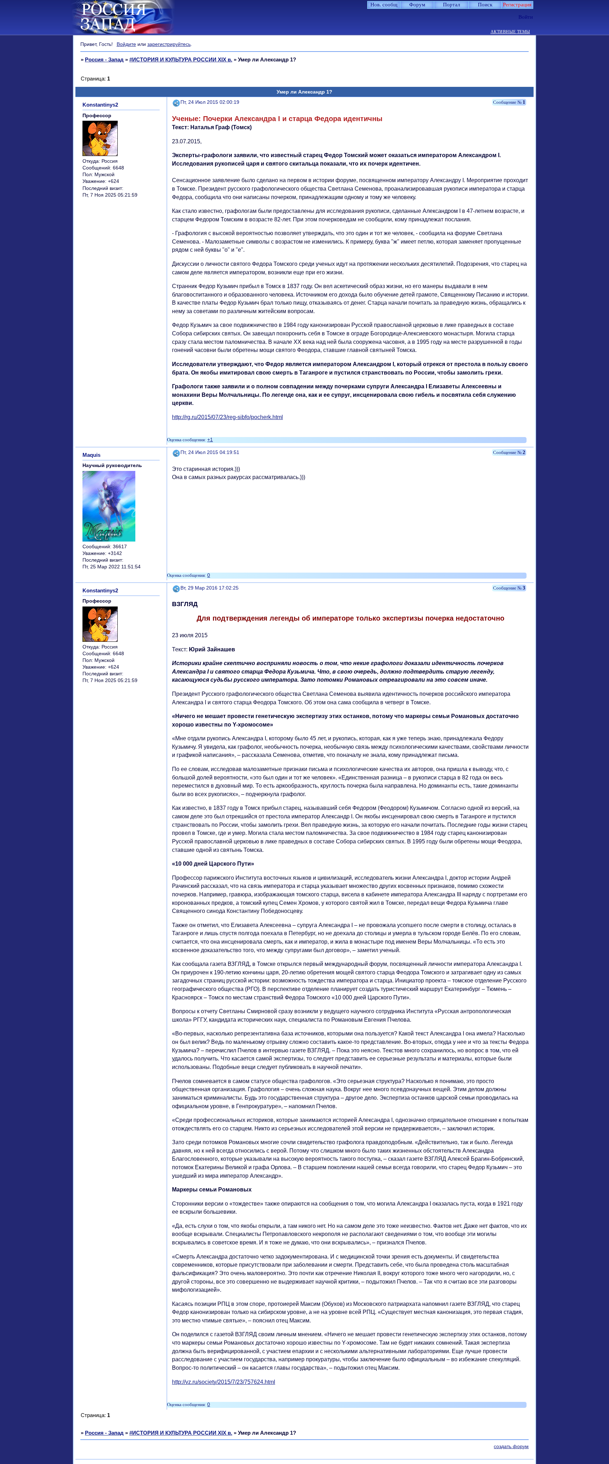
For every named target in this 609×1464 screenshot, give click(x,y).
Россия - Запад (104, 59)
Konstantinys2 (100, 105)
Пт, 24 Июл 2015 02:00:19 (209, 102)
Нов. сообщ (384, 4)
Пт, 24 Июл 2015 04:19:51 (209, 452)
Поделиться (176, 102)
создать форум (511, 1446)
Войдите (126, 44)
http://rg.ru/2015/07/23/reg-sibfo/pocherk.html (227, 417)
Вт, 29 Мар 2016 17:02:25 (209, 588)
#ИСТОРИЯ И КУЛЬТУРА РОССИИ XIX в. (180, 59)
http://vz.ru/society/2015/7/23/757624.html (223, 1382)
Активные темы (510, 32)
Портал (451, 4)
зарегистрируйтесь (169, 44)
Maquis (91, 455)
